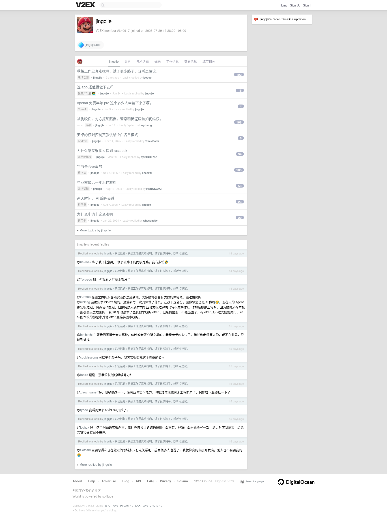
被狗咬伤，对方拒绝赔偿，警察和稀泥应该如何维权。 (120, 118)
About (77, 481)
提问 (127, 61)
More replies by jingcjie (96, 464)
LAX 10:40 (141, 505)
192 (239, 74)
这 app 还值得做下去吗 (95, 87)
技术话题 (142, 61)
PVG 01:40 (126, 505)
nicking (85, 302)
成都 (88, 125)
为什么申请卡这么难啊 (95, 214)
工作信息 (172, 61)
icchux (84, 427)
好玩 (157, 61)
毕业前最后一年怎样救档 (96, 182)
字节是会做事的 (89, 166)
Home (283, 5)
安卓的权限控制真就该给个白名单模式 (107, 134)
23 (240, 201)
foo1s (84, 374)
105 (239, 170)
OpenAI (82, 109)
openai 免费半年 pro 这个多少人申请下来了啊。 (115, 102)
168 (239, 122)
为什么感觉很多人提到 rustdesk (102, 150)
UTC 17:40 (111, 505)
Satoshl (85, 450)
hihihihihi (86, 334)
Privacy (165, 481)
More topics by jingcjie (95, 230)
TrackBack (152, 141)
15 (240, 90)
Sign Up (295, 5)
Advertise (108, 481)
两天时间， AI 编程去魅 (95, 198)
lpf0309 (85, 297)
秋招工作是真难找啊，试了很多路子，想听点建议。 (118, 71)
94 (240, 154)
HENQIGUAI (153, 189)
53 (240, 186)
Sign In (307, 5)
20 (240, 217)
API (138, 481)
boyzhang (146, 125)
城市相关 (208, 61)
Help (91, 481)
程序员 (82, 173)
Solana (182, 481)
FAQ (150, 481)
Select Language (254, 481)
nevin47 (85, 262)
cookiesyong (89, 357)
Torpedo (86, 279)
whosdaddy (150, 220)
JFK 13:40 (156, 505)
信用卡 (82, 220)
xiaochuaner (89, 392)
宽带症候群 (84, 157)
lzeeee (147, 77)
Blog (125, 481)
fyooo (84, 410)
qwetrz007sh (149, 157)
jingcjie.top (92, 44)
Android (83, 141)
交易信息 (190, 61)
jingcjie (114, 61)
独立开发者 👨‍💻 (86, 93)
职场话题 (83, 77)
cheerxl (147, 173)
